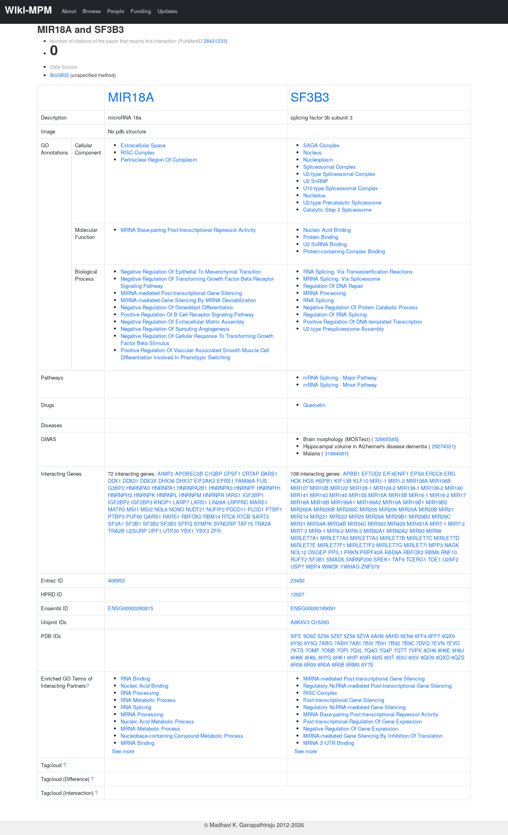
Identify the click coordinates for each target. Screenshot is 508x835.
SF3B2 (151, 523)
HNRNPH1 (269, 488)
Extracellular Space (143, 145)
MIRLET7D (446, 538)
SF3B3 (310, 96)
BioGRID (59, 74)
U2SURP (136, 530)
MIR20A (407, 509)
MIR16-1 (418, 495)
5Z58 (349, 636)
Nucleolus (314, 195)
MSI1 (133, 509)
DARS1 (269, 473)
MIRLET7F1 (331, 545)
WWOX (330, 566)
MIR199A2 (369, 502)
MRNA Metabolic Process (150, 728)
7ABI (355, 643)
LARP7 (181, 502)
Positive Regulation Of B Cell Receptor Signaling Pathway (187, 314)
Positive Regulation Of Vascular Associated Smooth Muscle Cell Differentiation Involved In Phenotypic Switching (195, 353)
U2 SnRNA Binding (325, 244)
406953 (116, 580)
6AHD (392, 636)
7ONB (328, 650)
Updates (167, 11)
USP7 (297, 566)
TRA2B (116, 530)
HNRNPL (167, 495)
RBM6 (432, 552)
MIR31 (298, 523)
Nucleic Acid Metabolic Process (157, 721)
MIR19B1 (413, 502)
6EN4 (406, 636)
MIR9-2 (335, 530)
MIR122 (339, 488)
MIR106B (440, 480)
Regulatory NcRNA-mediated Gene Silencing (354, 707)
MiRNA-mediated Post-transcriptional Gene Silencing (181, 293)
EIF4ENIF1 (396, 473)
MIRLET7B (392, 538)
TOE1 (434, 559)
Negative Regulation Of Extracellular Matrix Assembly (182, 321)
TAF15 (245, 523)
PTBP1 (274, 509)
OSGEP (317, 552)
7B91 (381, 643)
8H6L (311, 657)
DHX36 (166, 480)
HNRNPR (213, 495)
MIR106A (417, 480)
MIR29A (375, 516)
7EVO (453, 643)
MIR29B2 (419, 516)
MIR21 (446, 509)
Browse (92, 11)
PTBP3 (116, 516)
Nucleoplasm (318, 159)
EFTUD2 (371, 473)
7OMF (312, 650)
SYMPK (203, 523)
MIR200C (347, 509)
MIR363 (377, 523)
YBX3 (202, 530)
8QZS (458, 657)
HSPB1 (324, 480)
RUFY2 (299, 559)
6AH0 (377, 636)
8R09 (310, 664)
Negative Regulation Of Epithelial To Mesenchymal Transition (191, 271)
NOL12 (298, 552)
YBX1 (187, 530)
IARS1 (233, 495)
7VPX (415, 650)
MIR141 (299, 495)
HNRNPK (144, 495)
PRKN (351, 552)
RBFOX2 (191, 516)
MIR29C (441, 516)
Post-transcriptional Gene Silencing (343, 700)
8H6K (297, 657)
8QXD (443, 657)
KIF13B (343, 480)
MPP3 (436, 545)
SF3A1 (116, 523)
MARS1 (258, 502)
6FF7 (434, 636)
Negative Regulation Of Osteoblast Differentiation (177, 307)
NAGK (451, 545)
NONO (176, 509)
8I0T (389, 657)
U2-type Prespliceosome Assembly (343, 328)
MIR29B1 (396, 516)
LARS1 (199, 502)
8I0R (365, 657)
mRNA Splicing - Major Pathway (340, 377)
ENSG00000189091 (313, 608)
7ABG (326, 643)
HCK (296, 480)
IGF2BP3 (141, 502)
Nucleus (312, 152)
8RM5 (353, 664)
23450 (297, 580)
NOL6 (160, 509)
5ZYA (363, 636)
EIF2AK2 (204, 480)
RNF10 (449, 552)
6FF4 (421, 636)
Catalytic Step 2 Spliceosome (337, 209)
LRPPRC (237, 502)
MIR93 (417, 530)
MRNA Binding (137, 742)
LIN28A (217, 502)
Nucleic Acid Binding (327, 229)
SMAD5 (335, 559)
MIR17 (458, 495)
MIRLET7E (303, 545)
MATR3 (116, 509)
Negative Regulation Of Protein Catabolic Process (360, 307)
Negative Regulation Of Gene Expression (350, 728)
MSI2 (146, 509)
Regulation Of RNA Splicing (335, 314)
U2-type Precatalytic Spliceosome (342, 202)
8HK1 (339, 657)
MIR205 (368, 509)
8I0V (413, 657)
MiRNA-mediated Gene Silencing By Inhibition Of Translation (373, 735)
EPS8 (417, 473)
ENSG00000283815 (130, 608)
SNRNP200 (359, 559)
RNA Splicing (318, 300)
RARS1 (171, 516)
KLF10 (360, 480)
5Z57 (336, 636)
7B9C (408, 643)
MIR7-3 (299, 530)
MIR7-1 (438, 523)
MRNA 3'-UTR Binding (328, 742)
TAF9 (398, 559)
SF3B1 (133, 523)
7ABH (341, 643)
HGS (308, 480)
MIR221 (319, 516)
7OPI (342, 650)
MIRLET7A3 (364, 538)
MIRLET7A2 (334, 538)
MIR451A (417, 523)
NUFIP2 (215, 509)
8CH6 (429, 650)
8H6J (458, 650)
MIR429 (396, 523)
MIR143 (319, 495)
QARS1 (152, 516)
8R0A (324, 664)
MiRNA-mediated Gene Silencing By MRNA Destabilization (188, 300)
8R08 (296, 664)
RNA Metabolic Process (148, 700)
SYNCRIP (225, 523)
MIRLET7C (419, 538)
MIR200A (301, 509)
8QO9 (427, 657)
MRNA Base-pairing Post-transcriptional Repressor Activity (188, 229)
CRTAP (250, 473)
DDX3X (148, 480)
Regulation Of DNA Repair (333, 285)
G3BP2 (116, 488)
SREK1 (382, 559)
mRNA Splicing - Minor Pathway (340, 384)
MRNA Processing (324, 293)
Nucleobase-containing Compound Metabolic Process (182, 735)
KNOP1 (162, 502)
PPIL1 (335, 552)
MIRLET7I (415, 545)
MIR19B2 (436, 502)
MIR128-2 (384, 488)
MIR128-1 (361, 488)
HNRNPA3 (221, 488)
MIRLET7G (389, 545)
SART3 (260, 516)
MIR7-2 (456, 523)
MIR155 (358, 495)
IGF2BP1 (253, 495)
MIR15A (377, 495)
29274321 (443, 446)
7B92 (394, 643)
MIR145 (338, 495)
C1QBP (213, 473)
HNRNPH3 (120, 495)
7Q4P (385, 650)
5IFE (296, 636)
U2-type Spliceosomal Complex (339, 173)
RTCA (228, 516)
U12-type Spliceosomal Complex (340, 188)
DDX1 (114, 480)
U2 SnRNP (315, 181)
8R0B (338, 664)
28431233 (215, 40)
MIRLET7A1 (305, 538)
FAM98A (245, 480)
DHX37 (184, 480)
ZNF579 (370, 566)
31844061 (336, 453)
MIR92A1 (374, 530)
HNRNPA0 (138, 488)
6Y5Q (310, 643)
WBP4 (313, 566)
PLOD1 (256, 509)
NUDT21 (195, 509)
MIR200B (324, 509)
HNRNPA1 (163, 488)
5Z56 (323, 636)
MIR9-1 (317, 530)
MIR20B (428, 509)
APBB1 (351, 473)
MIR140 (454, 488)
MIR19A (392, 502)
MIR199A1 (343, 502)
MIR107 (299, 488)
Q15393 (320, 622)
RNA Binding (135, 678)
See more (123, 751)
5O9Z (309, 636)
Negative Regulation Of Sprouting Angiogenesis (175, 328)
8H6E (444, 650)
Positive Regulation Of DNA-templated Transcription (362, 321)
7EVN (437, 643)
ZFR (216, 530)
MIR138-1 (408, 488)
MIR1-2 (396, 480)
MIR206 (388, 509)
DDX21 (131, 480)
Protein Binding (320, 237)
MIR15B (398, 495)
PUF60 (134, 516)
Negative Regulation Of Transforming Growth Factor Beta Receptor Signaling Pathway (197, 282)
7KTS (297, 650)
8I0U (401, 657)
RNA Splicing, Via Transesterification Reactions (358, 271)
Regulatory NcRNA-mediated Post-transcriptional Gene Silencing (377, 685)
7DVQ (422, 643)
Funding (141, 11)
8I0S (377, 657)
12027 (297, 594)
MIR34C (357, 523)
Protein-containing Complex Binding (344, 251)
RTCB (243, 516)
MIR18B (320, 502)
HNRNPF (244, 488)
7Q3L (356, 650)
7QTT (400, 650)
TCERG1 (416, 559)
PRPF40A (371, 552)
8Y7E (367, 664)
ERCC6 (434, 473)
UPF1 (155, 530)
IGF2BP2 (118, 502)
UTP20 (171, 530)
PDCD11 (236, 509)
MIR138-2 (432, 488)
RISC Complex (138, 152)
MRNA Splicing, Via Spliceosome (341, 278)
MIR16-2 (439, 495)
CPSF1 (232, 473)
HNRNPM (190, 495)
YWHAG (350, 566)
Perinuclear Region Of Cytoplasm (159, 159)
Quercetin (314, 405)
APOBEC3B (189, 473)
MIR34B (336, 523)
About (69, 11)
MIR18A (131, 96)
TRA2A (262, 523)
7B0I (367, 643)
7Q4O (370, 650)
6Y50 (296, 643)
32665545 (386, 439)
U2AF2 (450, 559)
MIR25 (356, 516)
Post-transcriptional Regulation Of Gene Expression (362, 721)
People (115, 11)
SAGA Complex (321, 145)
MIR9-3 (353, 530)
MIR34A (316, 523)
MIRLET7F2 (361, 545)
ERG (449, 473)
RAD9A (393, 552)
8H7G (324, 657)
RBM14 (211, 516)
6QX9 (448, 636)
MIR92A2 (397, 530)
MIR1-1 (378, 480)
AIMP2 (165, 473)
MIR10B (319, 488)
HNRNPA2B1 (192, 488)
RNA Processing (140, 692)
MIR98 (433, 530)
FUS (262, 480)
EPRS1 (225, 480)
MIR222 (338, 516)
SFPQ (185, 523)
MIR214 (299, 516)
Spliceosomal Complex (329, 166)
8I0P (352, 657)
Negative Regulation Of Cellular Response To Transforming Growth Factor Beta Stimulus (197, 339)
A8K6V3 (300, 622)
